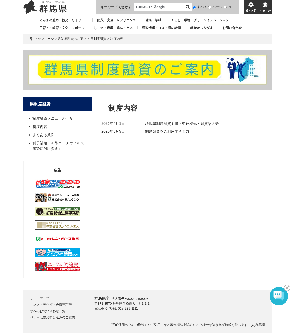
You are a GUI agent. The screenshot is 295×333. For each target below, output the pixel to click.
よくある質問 (43, 135)
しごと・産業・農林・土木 (113, 27)
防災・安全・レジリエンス (116, 20)
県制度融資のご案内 (72, 39)
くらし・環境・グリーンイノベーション (200, 20)
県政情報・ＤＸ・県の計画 (161, 27)
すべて (202, 7)
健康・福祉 (153, 20)
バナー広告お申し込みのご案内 (52, 317)
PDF (231, 7)
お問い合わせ (232, 27)
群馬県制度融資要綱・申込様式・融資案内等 (182, 124)
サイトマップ (39, 298)
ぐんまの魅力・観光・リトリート (63, 20)
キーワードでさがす (116, 7)
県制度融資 (98, 39)
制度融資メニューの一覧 (52, 118)
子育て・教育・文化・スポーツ (62, 27)
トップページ (44, 39)
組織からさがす (201, 27)
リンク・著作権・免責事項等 (51, 304)
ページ (217, 7)
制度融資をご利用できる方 (167, 131)
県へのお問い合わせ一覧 (47, 311)
